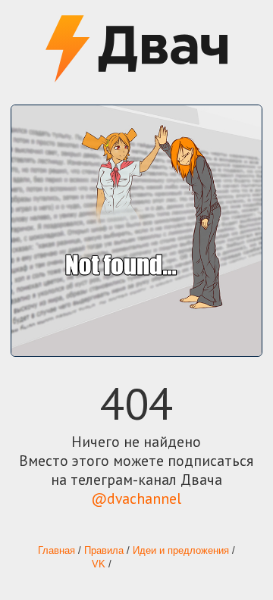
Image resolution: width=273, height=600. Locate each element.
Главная (56, 550)
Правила (104, 550)
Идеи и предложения (181, 550)
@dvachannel (136, 498)
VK (98, 564)
